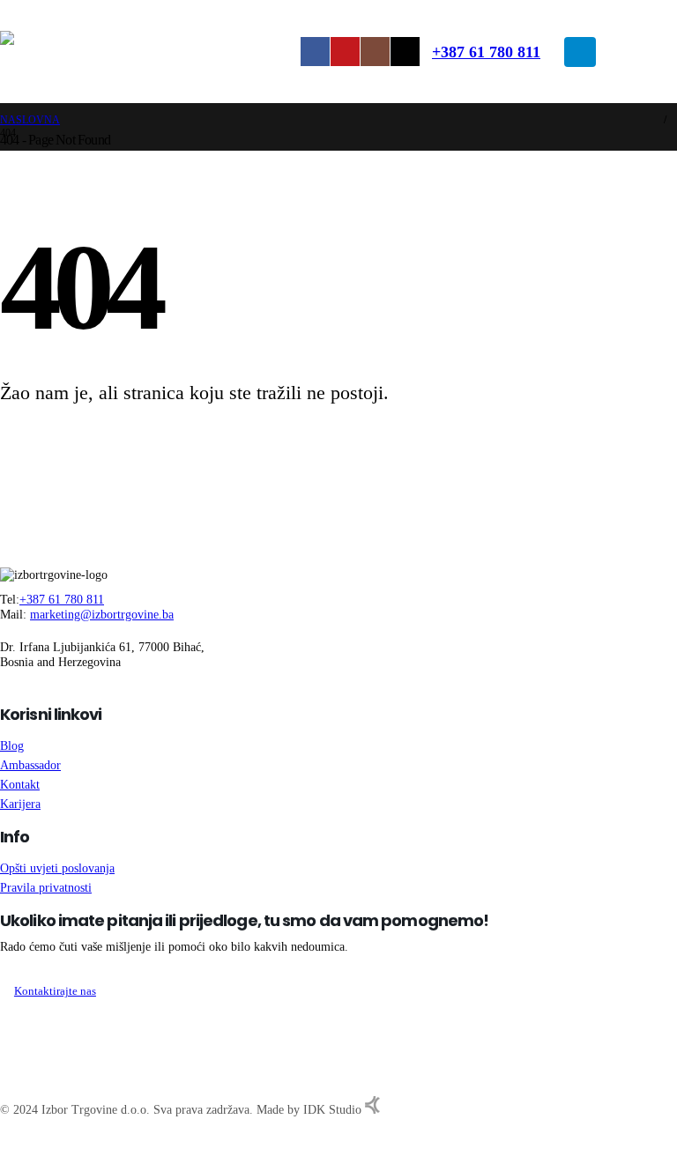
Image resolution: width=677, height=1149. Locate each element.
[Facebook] (315, 51)
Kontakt (20, 784)
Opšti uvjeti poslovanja (57, 868)
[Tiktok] (405, 51)
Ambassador (30, 765)
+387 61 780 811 (486, 52)
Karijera (20, 804)
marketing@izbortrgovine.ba (102, 614)
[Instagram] (375, 51)
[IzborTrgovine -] (151, 52)
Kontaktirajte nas (55, 991)
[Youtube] (345, 51)
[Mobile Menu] (580, 52)
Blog (12, 745)
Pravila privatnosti (46, 887)
